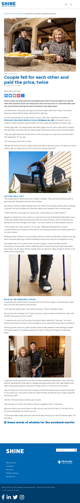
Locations (10, 466)
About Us (10, 470)
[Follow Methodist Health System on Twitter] (15, 497)
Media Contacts (12, 473)
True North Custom (12, 490)
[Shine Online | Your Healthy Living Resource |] (8, 4)
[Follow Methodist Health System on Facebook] (3, 497)
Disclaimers (10, 477)
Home (6, 14)
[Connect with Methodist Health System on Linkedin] (9, 497)
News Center (11, 463)
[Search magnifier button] (75, 450)
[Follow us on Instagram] (22, 497)
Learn (11, 14)
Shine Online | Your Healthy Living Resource (18, 487)
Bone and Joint (18, 14)
